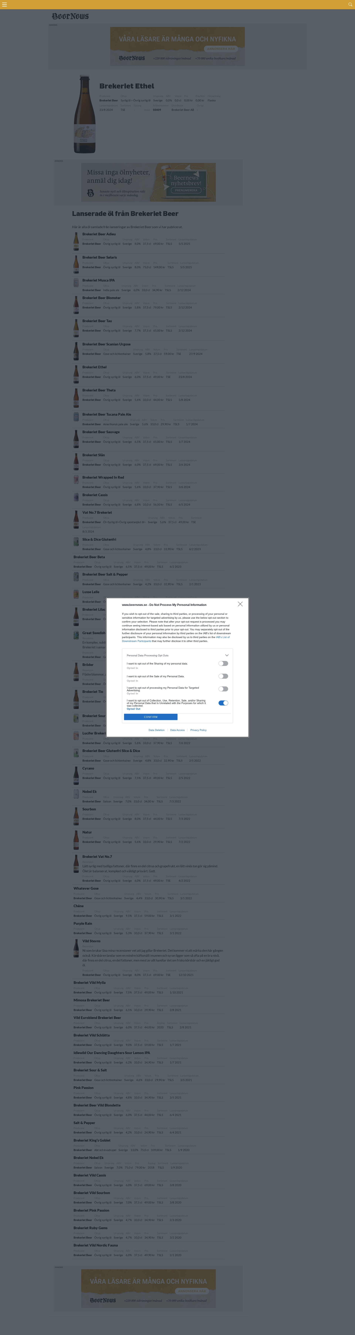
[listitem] (177, 655)
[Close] (241, 605)
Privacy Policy (198, 730)
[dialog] (177, 667)
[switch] (223, 663)
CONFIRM (151, 717)
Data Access (177, 730)
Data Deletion (157, 730)
